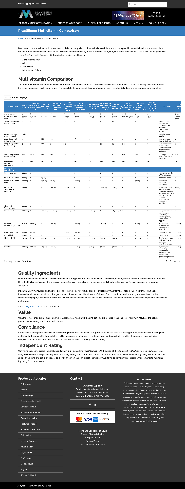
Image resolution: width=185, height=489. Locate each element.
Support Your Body (70, 23)
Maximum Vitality (35, 14)
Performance (27, 458)
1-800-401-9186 (100, 392)
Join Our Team (157, 23)
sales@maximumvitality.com (96, 389)
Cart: (158, 16)
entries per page (19, 97)
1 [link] (162, 261)
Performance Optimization (35, 23)
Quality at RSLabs (31, 306)
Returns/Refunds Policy (92, 434)
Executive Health (29, 418)
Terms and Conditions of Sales (92, 431)
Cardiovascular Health (31, 401)
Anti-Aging (26, 384)
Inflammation (27, 447)
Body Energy (27, 395)
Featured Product (29, 424)
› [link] (179, 261)
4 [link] (175, 261)
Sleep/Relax (27, 464)
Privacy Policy (92, 441)
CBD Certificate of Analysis (92, 444)
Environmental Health (31, 412)
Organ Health (27, 452)
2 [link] (166, 261)
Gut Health (26, 435)
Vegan (24, 469)
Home (21, 38)
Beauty (24, 390)
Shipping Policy (92, 437)
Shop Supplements (99, 23)
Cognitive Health (28, 407)
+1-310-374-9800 (101, 396)
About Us (122, 23)
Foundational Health (30, 429)
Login (155, 12)
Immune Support (28, 441)
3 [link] (170, 261)
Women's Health (28, 475)
